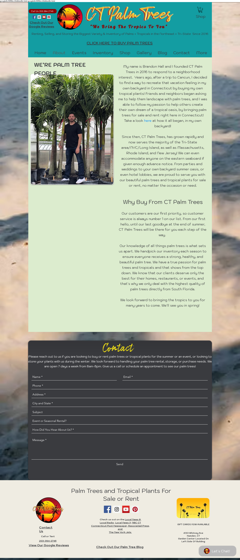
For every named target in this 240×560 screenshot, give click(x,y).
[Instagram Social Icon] (39, 17)
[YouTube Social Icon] (44, 17)
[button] (200, 10)
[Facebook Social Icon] (34, 17)
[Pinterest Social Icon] (49, 17)
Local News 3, (123, 522)
